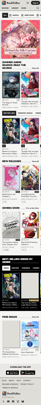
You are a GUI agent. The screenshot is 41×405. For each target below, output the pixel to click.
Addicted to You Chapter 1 (8, 195)
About (12, 380)
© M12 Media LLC (8, 397)
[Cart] (27, 2)
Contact (27, 380)
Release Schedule (10, 384)
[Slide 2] (20, 39)
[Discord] (8, 401)
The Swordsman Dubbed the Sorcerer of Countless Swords (10, 353)
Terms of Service (10, 388)
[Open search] (37, 8)
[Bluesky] (22, 401)
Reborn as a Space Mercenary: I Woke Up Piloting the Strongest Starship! (10, 152)
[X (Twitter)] (3, 401)
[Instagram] (18, 401)
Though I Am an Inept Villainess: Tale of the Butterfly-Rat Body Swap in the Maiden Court (29, 103)
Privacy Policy (27, 384)
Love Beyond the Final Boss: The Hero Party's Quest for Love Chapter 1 (29, 195)
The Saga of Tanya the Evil (9, 104)
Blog (4, 380)
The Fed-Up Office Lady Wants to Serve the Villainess (29, 304)
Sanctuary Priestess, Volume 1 (29, 243)
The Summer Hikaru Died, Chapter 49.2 (10, 243)
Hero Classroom (27, 352)
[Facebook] (13, 401)
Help (19, 380)
